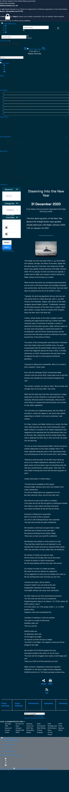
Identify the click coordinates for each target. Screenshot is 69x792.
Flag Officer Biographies (13, 114)
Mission (8, 84)
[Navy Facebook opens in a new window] (5, 26)
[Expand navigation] (25, 49)
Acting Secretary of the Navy (15, 93)
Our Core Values (10, 79)
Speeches (9, 128)
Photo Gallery (10, 154)
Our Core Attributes (12, 82)
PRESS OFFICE (4, 117)
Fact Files (9, 171)
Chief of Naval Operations (14, 99)
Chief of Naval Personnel (13, 108)
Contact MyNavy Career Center (15, 143)
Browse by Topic (11, 162)
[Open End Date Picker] (6, 234)
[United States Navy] (8, 23)
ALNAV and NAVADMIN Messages (15, 179)
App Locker (9, 160)
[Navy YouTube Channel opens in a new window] (6, 32)
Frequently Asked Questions (14, 176)
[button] (34, 3)
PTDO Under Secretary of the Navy (17, 96)
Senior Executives (11, 111)
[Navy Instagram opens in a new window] (5, 30)
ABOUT (2, 76)
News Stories (10, 134)
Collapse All (8, 251)
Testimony (9, 125)
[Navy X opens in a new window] (5, 28)
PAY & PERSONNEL (5, 137)
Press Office (4, 41)
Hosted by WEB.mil (6, 769)
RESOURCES (3, 151)
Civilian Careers (10, 148)
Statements (9, 131)
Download (52, 254)
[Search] (43, 49)
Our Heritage (10, 87)
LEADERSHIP (3, 90)
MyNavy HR (9, 140)
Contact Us (9, 182)
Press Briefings (10, 120)
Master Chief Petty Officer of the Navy (18, 105)
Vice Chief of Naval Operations (15, 102)
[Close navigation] (1, 61)
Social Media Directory (12, 157)
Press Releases (10, 123)
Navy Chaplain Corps (12, 168)
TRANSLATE (3, 185)
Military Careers (10, 145)
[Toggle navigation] (58, 28)
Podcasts (9, 165)
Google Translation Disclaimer (34, 718)
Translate (40, 716)
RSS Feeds (9, 173)
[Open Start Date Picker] (6, 227)
